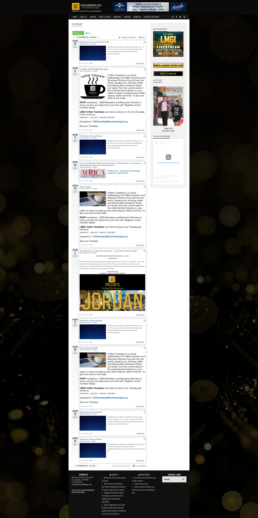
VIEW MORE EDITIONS (168, 131)
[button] (121, 466)
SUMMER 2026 (168, 128)
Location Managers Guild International (167, 181)
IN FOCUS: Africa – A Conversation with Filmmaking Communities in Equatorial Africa (124, 172)
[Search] (184, 16)
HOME (75, 16)
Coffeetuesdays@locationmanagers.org (110, 121)
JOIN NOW (127, 16)
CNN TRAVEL (145, 474)
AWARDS (93, 16)
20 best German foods (141, 484)
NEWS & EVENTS (105, 16)
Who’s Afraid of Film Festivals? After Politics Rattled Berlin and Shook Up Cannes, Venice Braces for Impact (113, 487)
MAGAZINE (117, 16)
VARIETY (115, 474)
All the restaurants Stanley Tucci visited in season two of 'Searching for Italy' (143, 490)
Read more (140, 63)
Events (90, 63)
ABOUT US (83, 16)
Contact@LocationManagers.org (82, 484)
